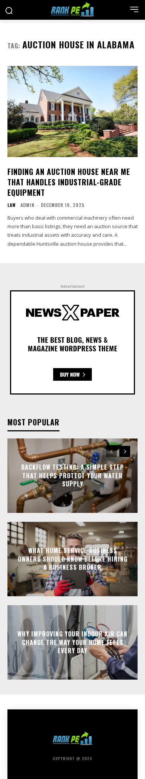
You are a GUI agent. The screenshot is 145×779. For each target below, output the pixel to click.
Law (11, 205)
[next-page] (124, 451)
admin (27, 205)
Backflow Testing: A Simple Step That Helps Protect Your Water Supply (72, 476)
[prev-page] (111, 451)
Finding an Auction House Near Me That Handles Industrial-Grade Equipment (68, 182)
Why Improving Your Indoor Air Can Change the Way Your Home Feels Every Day (72, 642)
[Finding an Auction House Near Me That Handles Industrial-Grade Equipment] (72, 111)
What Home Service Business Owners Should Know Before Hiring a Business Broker (73, 559)
